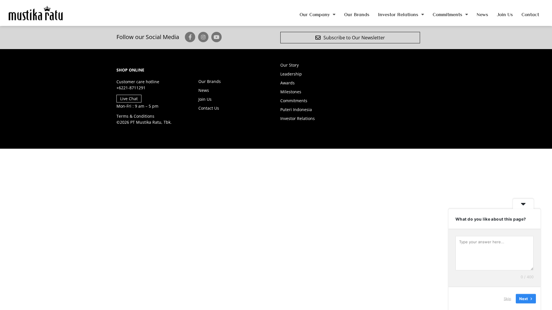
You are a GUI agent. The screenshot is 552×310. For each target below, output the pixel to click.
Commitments (447, 14)
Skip (507, 298)
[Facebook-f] (190, 37)
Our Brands (356, 14)
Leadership (291, 74)
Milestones (290, 91)
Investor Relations (398, 14)
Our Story (289, 65)
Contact (530, 14)
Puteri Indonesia (296, 109)
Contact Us (208, 108)
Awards (287, 83)
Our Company (315, 14)
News (482, 14)
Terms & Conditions (135, 116)
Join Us (505, 14)
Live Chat (129, 98)
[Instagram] (203, 37)
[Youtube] (216, 37)
